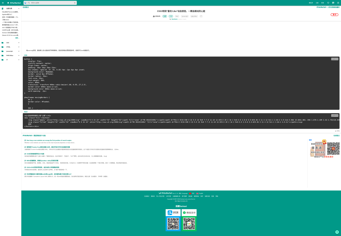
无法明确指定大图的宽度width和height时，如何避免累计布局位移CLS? (47, 174)
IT (201, 16)
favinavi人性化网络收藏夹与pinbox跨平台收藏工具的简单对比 (11, 32)
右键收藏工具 (176, 196)
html (177, 16)
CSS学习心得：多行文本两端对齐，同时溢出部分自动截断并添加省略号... (11, 30)
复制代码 (335, 59)
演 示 (334, 15)
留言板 (190, 196)
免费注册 (207, 196)
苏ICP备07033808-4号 (181, 201)
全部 (164, 16)
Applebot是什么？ (7, 14)
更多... (17, 38)
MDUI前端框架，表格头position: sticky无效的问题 (41, 161)
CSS (171, 16)
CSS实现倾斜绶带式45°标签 (34, 154)
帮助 (217, 196)
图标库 (311, 3)
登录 (322, 3)
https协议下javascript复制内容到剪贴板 (11, 12)
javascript (185, 16)
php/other (194, 16)
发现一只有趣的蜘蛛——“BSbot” (11, 17)
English (201, 193)
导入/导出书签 (160, 196)
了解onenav (5, 20)
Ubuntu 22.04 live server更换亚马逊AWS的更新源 (11, 35)
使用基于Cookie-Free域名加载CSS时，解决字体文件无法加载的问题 (47, 147)
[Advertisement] (181, 34)
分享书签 (168, 196)
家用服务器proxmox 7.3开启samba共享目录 (11, 25)
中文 (193, 193)
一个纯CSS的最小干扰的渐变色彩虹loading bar (11, 22)
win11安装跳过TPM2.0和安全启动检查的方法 (11, 27)
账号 (202, 196)
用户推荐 (184, 196)
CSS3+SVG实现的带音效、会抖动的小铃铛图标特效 (41, 167)
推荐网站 (196, 196)
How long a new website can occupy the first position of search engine (47, 140)
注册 (317, 3)
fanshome (175, 19)
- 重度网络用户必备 (34, 135)
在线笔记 (146, 196)
